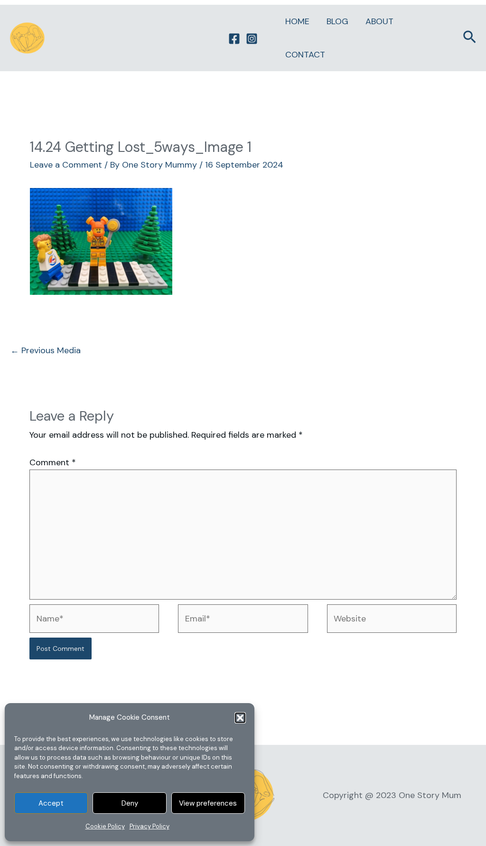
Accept (51, 803)
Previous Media (45, 350)
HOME (297, 21)
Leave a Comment (66, 164)
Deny (130, 803)
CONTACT (305, 54)
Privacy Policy (149, 826)
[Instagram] (252, 39)
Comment (52, 462)
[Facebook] (234, 39)
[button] (240, 718)
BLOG (337, 21)
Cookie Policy (105, 826)
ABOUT (379, 21)
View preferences (208, 803)
